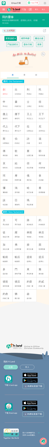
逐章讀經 (10, 38)
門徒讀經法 (13, 44)
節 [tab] (36, 75)
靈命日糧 (28, 44)
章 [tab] (24, 75)
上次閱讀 (10, 30)
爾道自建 (39, 38)
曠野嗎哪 (25, 38)
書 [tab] (13, 75)
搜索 (39, 44)
